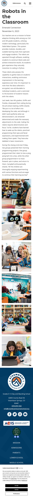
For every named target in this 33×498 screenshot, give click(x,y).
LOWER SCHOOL (16, 457)
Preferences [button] (24, 480)
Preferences (16, 493)
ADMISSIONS (16, 448)
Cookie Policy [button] (13, 478)
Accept (16, 485)
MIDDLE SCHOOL (16, 462)
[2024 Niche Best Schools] (16, 431)
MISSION (16, 443)
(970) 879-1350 (16, 406)
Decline (16, 489)
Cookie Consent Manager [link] (9, 468)
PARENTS (16, 452)
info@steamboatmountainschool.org (16, 409)
